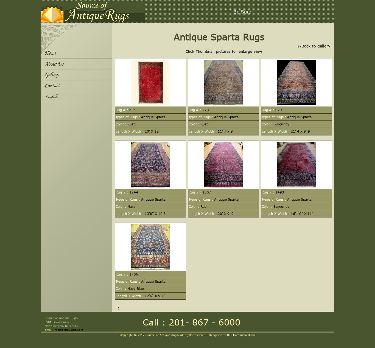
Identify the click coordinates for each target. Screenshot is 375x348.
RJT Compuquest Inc (241, 334)
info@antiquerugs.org (68, 329)
